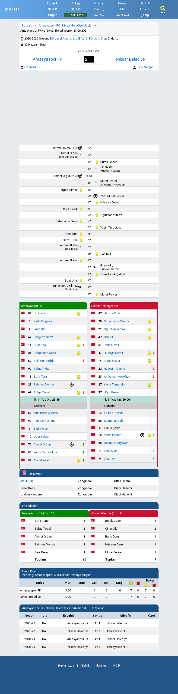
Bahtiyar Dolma (61, 148)
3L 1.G (145, 3)
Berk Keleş (41, 428)
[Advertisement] (89, 107)
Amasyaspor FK (47, 59)
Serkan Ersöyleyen (116, 443)
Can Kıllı (105, 254)
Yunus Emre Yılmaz (65, 285)
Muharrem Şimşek (46, 413)
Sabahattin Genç (66, 221)
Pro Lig (99, 9)
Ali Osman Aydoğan (112, 184)
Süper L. (53, 3)
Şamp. (145, 15)
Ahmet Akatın (69, 245)
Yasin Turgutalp (110, 227)
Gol (102, 15)
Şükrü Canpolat (114, 420)
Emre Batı (40, 329)
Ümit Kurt (71, 234)
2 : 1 (97, 623)
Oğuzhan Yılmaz (111, 215)
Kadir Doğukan (44, 321)
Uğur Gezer (111, 392)
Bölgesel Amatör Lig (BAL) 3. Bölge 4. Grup (78, 38)
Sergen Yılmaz (68, 190)
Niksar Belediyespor (104, 306)
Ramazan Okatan (45, 420)
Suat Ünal (71, 280)
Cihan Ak (106, 167)
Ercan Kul (30, 67)
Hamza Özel (112, 313)
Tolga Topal (69, 208)
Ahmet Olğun (69, 153)
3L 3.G (75, 9)
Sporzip (11, 9)
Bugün (52, 15)
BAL (122, 9)
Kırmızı (99, 3)
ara (162, 12)
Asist (125, 15)
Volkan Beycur (113, 413)
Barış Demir (111, 345)
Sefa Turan (70, 240)
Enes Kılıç (106, 265)
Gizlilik (85, 665)
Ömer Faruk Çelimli (112, 274)
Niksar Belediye (130, 59)
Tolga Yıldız (41, 368)
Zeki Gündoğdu (68, 156)
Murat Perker (108, 181)
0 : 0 (97, 631)
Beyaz (122, 3)
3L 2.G (52, 9)
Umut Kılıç (26, 481)
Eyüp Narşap (145, 67)
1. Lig (76, 3)
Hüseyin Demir (110, 202)
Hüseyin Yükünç (110, 170)
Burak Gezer (108, 162)
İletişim (101, 665)
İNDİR (116, 665)
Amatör (145, 9)
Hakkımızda (66, 665)
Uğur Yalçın (41, 436)
